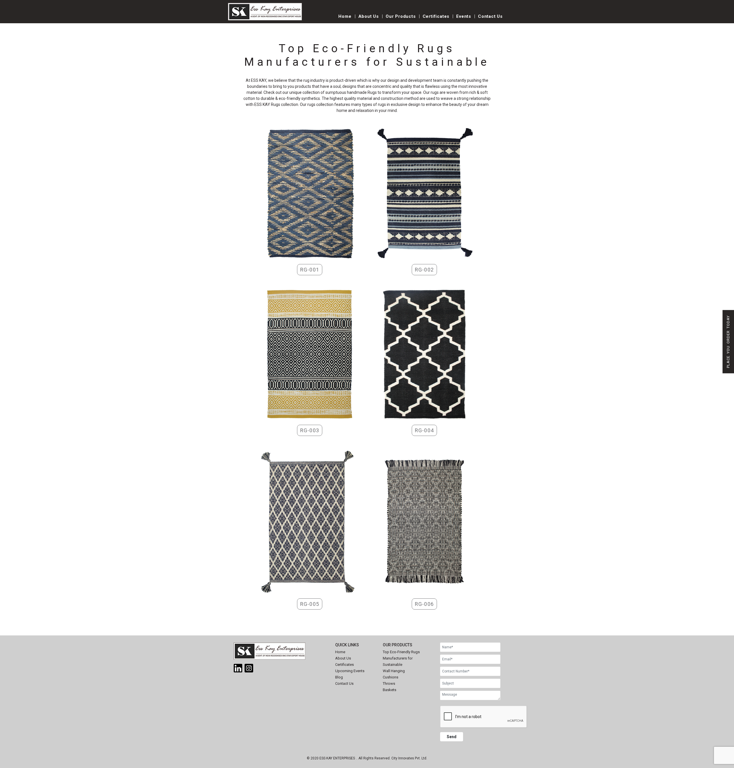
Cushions (390, 677)
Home (344, 16)
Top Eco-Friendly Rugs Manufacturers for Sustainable (401, 658)
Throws (389, 683)
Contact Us (490, 16)
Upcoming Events (349, 671)
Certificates (436, 16)
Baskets (389, 690)
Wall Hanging (394, 671)
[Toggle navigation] (318, 19)
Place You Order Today (728, 341)
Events (463, 16)
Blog (339, 677)
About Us (368, 16)
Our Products (401, 16)
